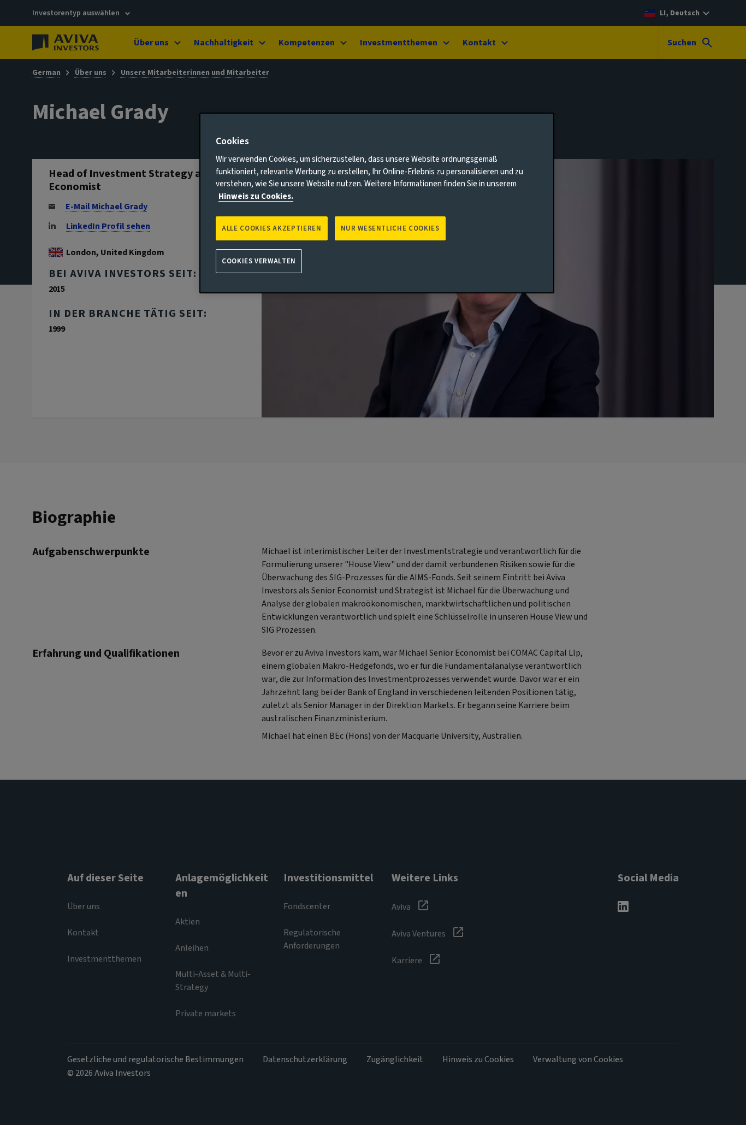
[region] (376, 203)
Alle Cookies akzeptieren (272, 228)
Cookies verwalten (259, 261)
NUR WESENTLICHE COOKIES (390, 228)
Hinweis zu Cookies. (255, 196)
